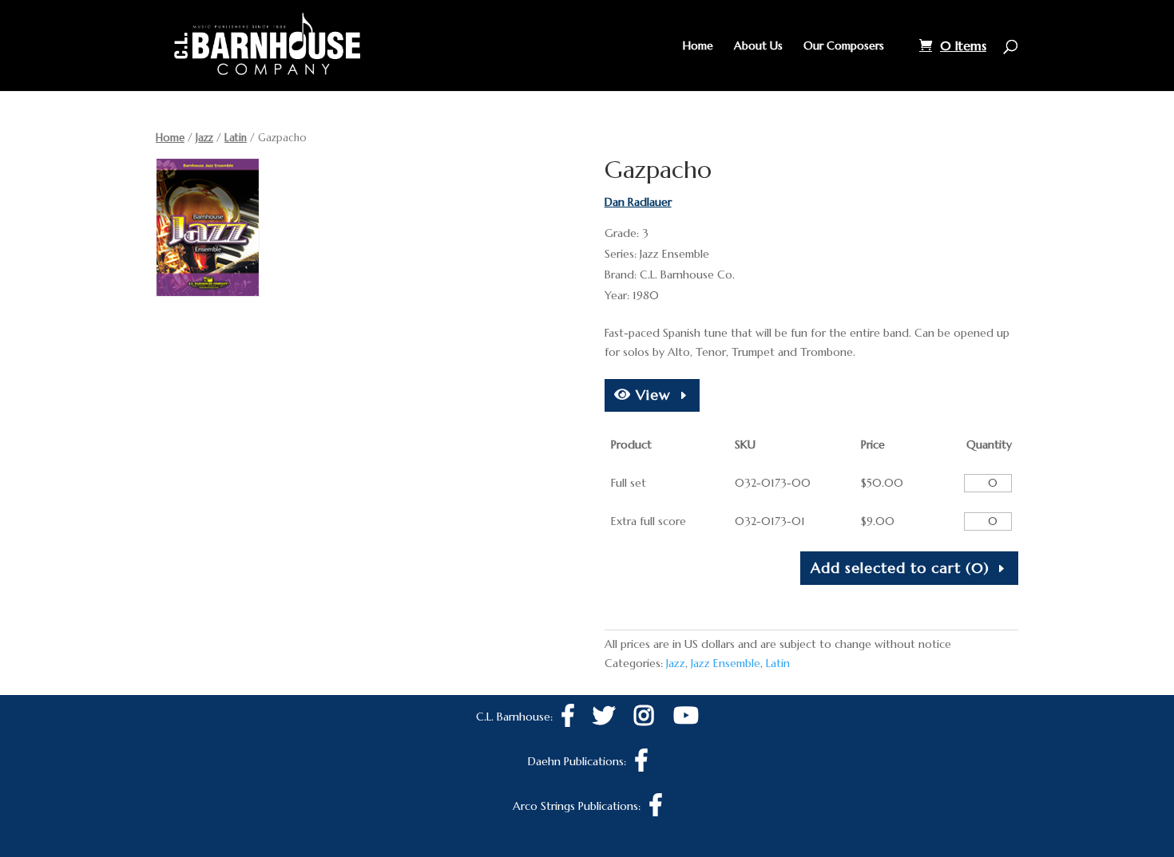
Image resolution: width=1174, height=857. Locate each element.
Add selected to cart (900, 568)
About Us (758, 46)
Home (698, 46)
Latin (235, 137)
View (651, 394)
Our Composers (843, 46)
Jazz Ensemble (725, 663)
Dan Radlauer (638, 202)
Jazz (204, 137)
